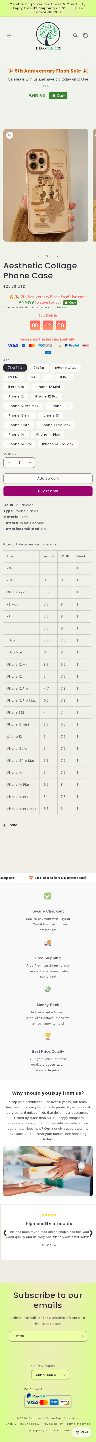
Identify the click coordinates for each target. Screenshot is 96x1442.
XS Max (14, 377)
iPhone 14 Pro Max (57, 444)
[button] (9, 35)
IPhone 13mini (19, 415)
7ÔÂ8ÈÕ (15, 368)
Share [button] (12, 825)
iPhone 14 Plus (47, 434)
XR (33, 377)
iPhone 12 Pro (46, 396)
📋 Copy (58, 95)
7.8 (63, 700)
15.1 (45, 772)
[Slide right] (58, 256)
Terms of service (78, 1424)
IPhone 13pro (19, 425)
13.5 (45, 664)
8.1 (63, 784)
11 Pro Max (16, 387)
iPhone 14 (16, 434)
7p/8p (38, 368)
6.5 (63, 664)
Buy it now (48, 491)
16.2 (45, 700)
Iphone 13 (51, 415)
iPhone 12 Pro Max (23, 406)
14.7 (46, 688)
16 (44, 580)
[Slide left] (38, 256)
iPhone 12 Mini (48, 387)
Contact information (63, 1430)
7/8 (9, 568)
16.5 (45, 784)
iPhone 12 (16, 396)
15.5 (45, 604)
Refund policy (29, 1424)
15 (44, 676)
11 (47, 377)
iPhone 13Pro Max (56, 425)
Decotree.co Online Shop (46, 1418)
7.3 (63, 688)
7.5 (63, 592)
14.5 (46, 592)
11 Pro (64, 377)
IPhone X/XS (65, 368)
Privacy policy (53, 1424)
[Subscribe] (82, 1336)
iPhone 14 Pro (19, 444)
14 (44, 568)
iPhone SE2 (59, 406)
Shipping (30, 307)
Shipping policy (34, 1430)
